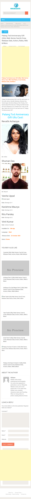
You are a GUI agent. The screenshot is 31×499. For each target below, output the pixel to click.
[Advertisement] (15, 64)
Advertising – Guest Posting (12, 494)
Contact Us (23, 494)
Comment (5, 411)
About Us (11, 492)
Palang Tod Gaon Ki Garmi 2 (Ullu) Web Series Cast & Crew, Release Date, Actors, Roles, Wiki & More (14, 364)
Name (4, 431)
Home (2, 23)
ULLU (24, 23)
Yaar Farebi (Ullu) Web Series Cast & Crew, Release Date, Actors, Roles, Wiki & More (15, 314)
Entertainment (9, 23)
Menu (3, 19)
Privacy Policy (18, 492)
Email (3, 435)
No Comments (22, 46)
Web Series (18, 23)
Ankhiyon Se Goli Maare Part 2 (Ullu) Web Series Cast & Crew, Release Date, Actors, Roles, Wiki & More (15, 289)
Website (4, 439)
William (4, 46)
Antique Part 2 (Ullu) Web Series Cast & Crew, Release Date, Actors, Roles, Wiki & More (15, 279)
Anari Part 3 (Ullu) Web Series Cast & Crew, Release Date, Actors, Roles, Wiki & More (15, 339)
